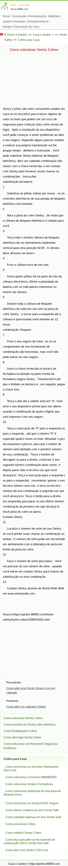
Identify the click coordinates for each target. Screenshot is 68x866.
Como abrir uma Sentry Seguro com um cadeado (30, 690)
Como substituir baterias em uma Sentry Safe (33, 817)
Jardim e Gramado (14, 21)
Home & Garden (17, 34)
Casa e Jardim (42, 34)
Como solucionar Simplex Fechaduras (29, 784)
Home (6, 16)
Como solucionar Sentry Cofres (23, 718)
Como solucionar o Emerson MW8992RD (31, 777)
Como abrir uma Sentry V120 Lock (26, 850)
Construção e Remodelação (29, 16)
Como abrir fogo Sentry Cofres (22, 737)
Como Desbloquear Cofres (20, 730)
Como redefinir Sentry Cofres (23, 832)
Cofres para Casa (29, 39)
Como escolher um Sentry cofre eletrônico (29, 724)
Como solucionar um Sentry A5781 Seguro (31, 803)
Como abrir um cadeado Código (26, 706)
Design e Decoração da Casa (21, 26)
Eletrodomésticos (38, 21)
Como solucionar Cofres (20, 824)
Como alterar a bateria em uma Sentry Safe (32, 810)
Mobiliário (54, 16)
